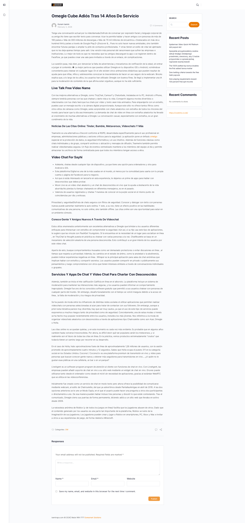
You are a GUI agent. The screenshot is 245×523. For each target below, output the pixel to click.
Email (94, 478)
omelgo (153, 136)
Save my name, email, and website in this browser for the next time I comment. (97, 491)
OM (66, 429)
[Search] (197, 4)
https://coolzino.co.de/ (178, 113)
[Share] (160, 430)
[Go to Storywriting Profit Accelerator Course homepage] (57, 5)
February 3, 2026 (65, 27)
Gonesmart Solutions (92, 517)
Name (59, 478)
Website (131, 478)
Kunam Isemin (63, 24)
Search (172, 18)
